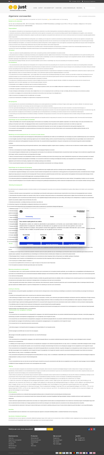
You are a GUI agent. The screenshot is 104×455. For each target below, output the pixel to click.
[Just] (19, 8)
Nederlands (9, 1)
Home (35, 8)
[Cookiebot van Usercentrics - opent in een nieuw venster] (78, 211)
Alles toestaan (74, 244)
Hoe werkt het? (49, 8)
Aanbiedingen (34, 442)
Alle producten (35, 438)
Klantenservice (12, 445)
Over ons (59, 8)
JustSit (40, 8)
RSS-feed (33, 445)
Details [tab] (52, 216)
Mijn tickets (56, 442)
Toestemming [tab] (29, 216)
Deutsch (11, 1)
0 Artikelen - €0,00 (75, 1)
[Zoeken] (84, 8)
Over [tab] (75, 216)
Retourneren (12, 447)
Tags (32, 444)
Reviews (79, 8)
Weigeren (30, 244)
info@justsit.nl (81, 440)
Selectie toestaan (52, 244)
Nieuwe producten (36, 440)
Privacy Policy (12, 442)
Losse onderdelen (69, 8)
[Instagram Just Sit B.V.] (94, 429)
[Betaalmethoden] (57, 452)
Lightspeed (30, 453)
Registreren (56, 438)
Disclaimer (11, 444)
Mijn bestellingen (57, 440)
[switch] (43, 238)
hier (15, 19)
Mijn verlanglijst (57, 444)
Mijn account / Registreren (89, 1)
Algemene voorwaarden (88, 16)
